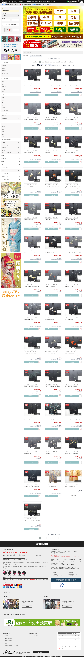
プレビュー (38, 80)
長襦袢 (3, 107)
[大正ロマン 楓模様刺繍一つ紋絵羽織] (32, 75)
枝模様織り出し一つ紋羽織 (29, 319)
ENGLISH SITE (51, 1)
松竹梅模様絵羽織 (48, 453)
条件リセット (16, 29)
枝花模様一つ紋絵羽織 (28, 219)
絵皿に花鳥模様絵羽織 (69, 353)
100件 (50, 65)
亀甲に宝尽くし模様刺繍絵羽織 (30, 186)
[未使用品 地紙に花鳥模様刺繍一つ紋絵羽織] (73, 175)
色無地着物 (4, 70)
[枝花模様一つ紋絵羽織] (32, 209)
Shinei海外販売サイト (9, 636)
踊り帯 (3, 134)
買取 (37, 1)
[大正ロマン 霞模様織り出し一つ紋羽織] (53, 75)
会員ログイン (23, 1)
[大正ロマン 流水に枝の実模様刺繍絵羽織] (73, 409)
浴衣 (3, 75)
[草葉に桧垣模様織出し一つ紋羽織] (32, 342)
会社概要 (54, 572)
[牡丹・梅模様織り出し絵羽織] (73, 109)
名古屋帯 (4, 126)
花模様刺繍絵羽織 (27, 453)
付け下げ (4, 84)
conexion (32, 636)
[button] (69, 586)
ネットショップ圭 (34, 635)
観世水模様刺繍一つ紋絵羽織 (29, 252)
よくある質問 (70, 575)
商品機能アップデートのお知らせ (12, 4)
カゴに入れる (31, 128)
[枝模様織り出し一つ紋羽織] (32, 309)
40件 (38, 65)
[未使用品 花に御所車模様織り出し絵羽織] (73, 242)
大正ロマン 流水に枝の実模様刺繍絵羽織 (73, 419)
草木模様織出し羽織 (69, 286)
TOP (25, 52)
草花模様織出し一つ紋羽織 (70, 219)
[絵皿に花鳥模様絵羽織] (73, 342)
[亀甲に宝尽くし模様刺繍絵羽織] (32, 175)
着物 (3, 97)
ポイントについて (56, 574)
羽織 (3, 100)
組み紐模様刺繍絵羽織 (69, 319)
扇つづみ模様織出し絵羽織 (29, 152)
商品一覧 (29, 52)
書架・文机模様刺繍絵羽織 (50, 252)
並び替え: (65, 65)
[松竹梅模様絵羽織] (53, 443)
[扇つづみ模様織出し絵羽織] (32, 142)
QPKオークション (8, 647)
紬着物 (3, 68)
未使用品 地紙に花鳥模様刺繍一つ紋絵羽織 (73, 187)
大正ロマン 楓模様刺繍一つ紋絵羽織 (31, 85)
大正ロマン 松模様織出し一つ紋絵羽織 (52, 386)
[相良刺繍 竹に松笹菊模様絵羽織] (73, 443)
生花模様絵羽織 (48, 219)
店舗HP (27, 606)
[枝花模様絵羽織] (53, 142)
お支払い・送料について (57, 575)
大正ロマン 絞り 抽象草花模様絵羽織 (32, 486)
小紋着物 (4, 65)
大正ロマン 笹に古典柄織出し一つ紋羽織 (32, 419)
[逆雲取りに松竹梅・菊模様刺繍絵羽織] (32, 276)
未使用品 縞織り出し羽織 (70, 486)
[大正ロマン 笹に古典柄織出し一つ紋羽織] (32, 409)
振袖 (3, 81)
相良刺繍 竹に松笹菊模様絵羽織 (71, 453)
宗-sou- (6, 643)
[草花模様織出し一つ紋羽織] (73, 209)
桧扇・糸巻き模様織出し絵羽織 (71, 85)
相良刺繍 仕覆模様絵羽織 (50, 286)
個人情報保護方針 (71, 572)
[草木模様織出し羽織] (73, 276)
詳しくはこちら (55, 569)
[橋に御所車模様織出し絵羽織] (53, 109)
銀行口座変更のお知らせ (26, 4)
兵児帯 (3, 136)
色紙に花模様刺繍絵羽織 (49, 319)
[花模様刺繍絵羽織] (32, 443)
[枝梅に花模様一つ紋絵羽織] (53, 342)
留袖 (3, 91)
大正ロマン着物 (5, 73)
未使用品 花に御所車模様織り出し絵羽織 (73, 252)
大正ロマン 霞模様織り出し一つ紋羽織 (52, 85)
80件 (46, 65)
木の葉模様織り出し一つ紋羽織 (71, 386)
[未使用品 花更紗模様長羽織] (53, 476)
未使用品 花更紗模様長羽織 (50, 486)
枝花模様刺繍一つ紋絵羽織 (70, 152)
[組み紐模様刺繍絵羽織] (73, 309)
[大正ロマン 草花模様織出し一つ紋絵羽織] (32, 509)
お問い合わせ (43, 1)
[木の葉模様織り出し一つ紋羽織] (73, 376)
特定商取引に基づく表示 (72, 574)
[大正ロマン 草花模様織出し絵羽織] (32, 376)
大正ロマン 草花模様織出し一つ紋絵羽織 (32, 520)
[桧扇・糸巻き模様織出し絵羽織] (73, 75)
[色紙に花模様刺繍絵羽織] (53, 309)
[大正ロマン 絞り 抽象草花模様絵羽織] (32, 476)
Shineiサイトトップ (8, 635)
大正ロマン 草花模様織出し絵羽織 (31, 386)
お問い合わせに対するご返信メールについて (44, 4)
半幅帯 (3, 124)
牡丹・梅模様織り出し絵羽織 (70, 119)
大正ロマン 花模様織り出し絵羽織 (31, 119)
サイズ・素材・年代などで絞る (10, 24)
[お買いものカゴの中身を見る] (80, 2)
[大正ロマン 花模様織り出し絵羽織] (32, 109)
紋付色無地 (4, 86)
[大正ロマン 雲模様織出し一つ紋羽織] (53, 409)
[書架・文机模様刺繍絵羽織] (53, 242)
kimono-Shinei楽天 (8, 638)
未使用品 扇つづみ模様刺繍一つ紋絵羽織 (53, 186)
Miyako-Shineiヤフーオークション (11, 645)
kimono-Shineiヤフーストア (10, 640)
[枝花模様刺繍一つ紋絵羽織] (73, 142)
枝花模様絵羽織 (48, 152)
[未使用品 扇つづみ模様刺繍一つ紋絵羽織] (53, 175)
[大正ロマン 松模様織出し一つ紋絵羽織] (53, 376)
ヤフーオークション (8, 641)
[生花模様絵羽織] (53, 209)
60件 (42, 65)
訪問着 (3, 89)
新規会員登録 (31, 1)
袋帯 (3, 129)
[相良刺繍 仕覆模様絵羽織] (53, 276)
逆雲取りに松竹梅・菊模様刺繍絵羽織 (31, 286)
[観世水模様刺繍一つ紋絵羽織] (32, 242)
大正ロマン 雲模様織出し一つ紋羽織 (52, 419)
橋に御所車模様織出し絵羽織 (50, 119)
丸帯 (3, 131)
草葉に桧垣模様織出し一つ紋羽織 (30, 353)
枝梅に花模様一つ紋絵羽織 (50, 353)
